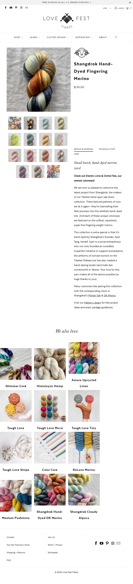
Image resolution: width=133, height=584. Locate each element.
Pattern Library (92, 302)
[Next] (67, 79)
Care (76, 154)
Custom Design (56, 37)
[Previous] (9, 79)
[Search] (116, 37)
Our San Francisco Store (18, 545)
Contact (10, 537)
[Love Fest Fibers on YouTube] (10, 8)
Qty (76, 128)
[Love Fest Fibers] (66, 21)
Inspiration (83, 37)
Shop (17, 37)
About (103, 37)
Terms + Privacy (55, 545)
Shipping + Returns (16, 552)
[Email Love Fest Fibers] (26, 8)
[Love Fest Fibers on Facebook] (5, 8)
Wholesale (53, 552)
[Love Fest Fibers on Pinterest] (16, 8)
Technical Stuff (107, 149)
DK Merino (110, 295)
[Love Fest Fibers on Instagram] (21, 8)
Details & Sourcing (83, 149)
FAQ (9, 560)
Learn (34, 37)
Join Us (51, 537)
